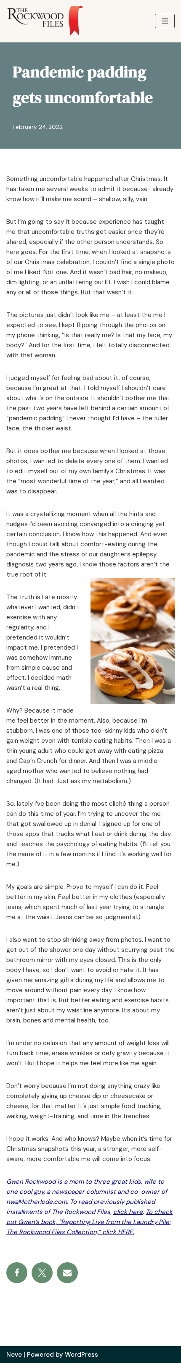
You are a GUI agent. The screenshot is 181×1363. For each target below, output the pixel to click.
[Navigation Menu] (165, 21)
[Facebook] (16, 1272)
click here (128, 1212)
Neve (14, 1354)
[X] (42, 1272)
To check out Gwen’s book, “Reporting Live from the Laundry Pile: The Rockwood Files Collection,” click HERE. (89, 1222)
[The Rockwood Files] (50, 21)
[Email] (67, 1272)
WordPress (81, 1354)
